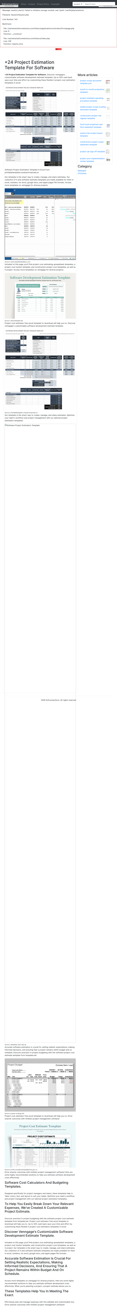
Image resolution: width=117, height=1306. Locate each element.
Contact (31, 4)
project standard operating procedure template (91, 99)
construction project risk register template (90, 116)
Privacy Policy (43, 4)
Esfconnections (10, 4)
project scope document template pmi (90, 81)
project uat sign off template (92, 151)
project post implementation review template (92, 159)
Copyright (55, 4)
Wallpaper (82, 170)
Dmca (23, 4)
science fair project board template (91, 134)
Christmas (82, 173)
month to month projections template (92, 90)
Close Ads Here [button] (9, 6)
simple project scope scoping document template (93, 108)
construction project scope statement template (92, 143)
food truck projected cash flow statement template (91, 125)
